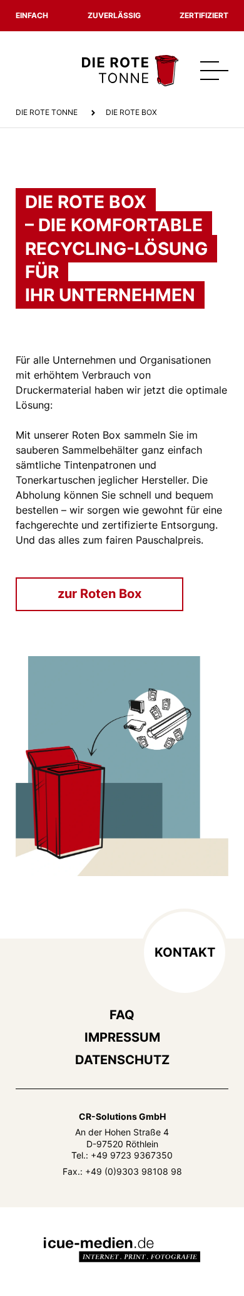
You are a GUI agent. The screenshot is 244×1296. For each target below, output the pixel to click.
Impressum (122, 1037)
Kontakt (185, 952)
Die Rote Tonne (47, 112)
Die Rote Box (131, 112)
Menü (214, 70)
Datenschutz (122, 1060)
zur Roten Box (99, 593)
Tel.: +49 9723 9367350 (122, 1155)
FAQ (122, 1015)
